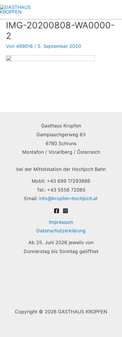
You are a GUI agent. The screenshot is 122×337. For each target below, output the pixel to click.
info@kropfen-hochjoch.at (68, 198)
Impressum (61, 222)
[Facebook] (56, 210)
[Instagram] (65, 210)
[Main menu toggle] (114, 9)
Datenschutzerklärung (61, 231)
